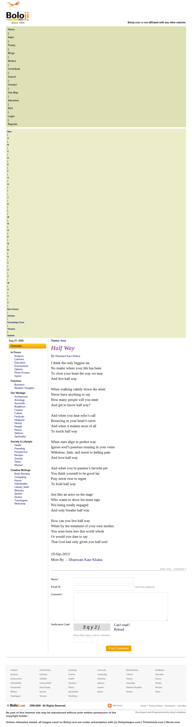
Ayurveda (19, 403)
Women (18, 465)
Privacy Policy (156, 706)
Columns (16, 380)
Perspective (20, 452)
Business (19, 384)
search (12, 76)
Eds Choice (13, 309)
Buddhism (19, 406)
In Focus (16, 352)
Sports (18, 376)
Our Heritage (18, 393)
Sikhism (18, 433)
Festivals (19, 416)
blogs (11, 53)
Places (18, 430)
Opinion (18, 369)
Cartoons (19, 359)
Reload (119, 629)
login (11, 116)
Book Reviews (22, 473)
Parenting (19, 448)
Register (12, 124)
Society (18, 458)
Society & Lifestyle (21, 441)
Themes (11, 329)
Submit (10, 335)
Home (143, 706)
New (9, 131)
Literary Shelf (21, 487)
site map (13, 92)
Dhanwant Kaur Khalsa (67, 356)
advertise (13, 100)
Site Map (182, 706)
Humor (18, 480)
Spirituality (20, 436)
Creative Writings (21, 470)
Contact (12, 84)
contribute (14, 68)
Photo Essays (22, 372)
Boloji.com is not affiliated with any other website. (157, 22)
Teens (17, 461)
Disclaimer (170, 706)
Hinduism (19, 420)
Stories (18, 497)
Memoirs (19, 490)
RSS (10, 108)
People (18, 426)
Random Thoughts (24, 388)
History (18, 423)
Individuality (20, 483)
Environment (21, 366)
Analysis (19, 356)
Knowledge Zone (15, 322)
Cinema (18, 410)
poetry (11, 45)
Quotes (18, 493)
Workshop (19, 503)
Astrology (19, 400)
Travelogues (21, 500)
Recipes (18, 455)
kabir (11, 37)
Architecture (21, 396)
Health (17, 445)
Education (19, 362)
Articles (11, 316)
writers (12, 61)
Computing (20, 477)
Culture (18, 413)
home (11, 29)
